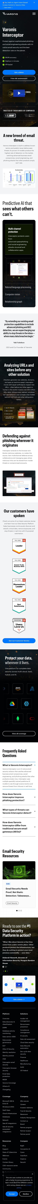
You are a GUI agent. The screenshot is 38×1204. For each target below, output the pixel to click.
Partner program (26, 1127)
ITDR (4, 1059)
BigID (22, 1146)
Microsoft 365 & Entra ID (8, 1102)
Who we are (24, 1101)
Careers (23, 1104)
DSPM (5, 1027)
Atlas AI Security (8, 1049)
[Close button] (34, 2)
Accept (12, 1194)
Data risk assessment (27, 1039)
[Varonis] (10, 14)
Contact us (24, 1121)
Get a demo (19, 72)
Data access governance (7, 1041)
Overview (6, 1018)
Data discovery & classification (9, 1023)
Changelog (6, 1089)
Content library (8, 1162)
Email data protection (6, 1075)
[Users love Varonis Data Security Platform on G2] (19, 633)
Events (5, 1159)
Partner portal (25, 1134)
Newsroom (24, 1114)
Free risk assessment (19, 78)
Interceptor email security (9, 1063)
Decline (26, 1194)
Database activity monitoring (9, 1032)
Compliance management (25, 1031)
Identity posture (8, 1055)
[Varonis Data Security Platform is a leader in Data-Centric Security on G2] (19, 573)
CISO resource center (10, 1165)
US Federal (24, 1070)
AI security (24, 1036)
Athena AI (6, 1086)
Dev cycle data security (25, 1053)
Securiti (23, 1162)
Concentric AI (25, 1149)
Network (5, 1120)
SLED (22, 1067)
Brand (22, 1124)
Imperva (23, 1159)
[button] (34, 14)
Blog (4, 1146)
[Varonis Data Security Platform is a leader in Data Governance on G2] (19, 593)
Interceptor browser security (10, 1069)
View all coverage (19, 734)
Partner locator (25, 1131)
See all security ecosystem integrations (8, 1129)
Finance (23, 1057)
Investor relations (26, 1107)
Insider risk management (25, 1020)
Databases (6, 1117)
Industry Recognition (27, 1117)
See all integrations (9, 1123)
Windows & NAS (8, 1107)
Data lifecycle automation (25, 1047)
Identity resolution (9, 1052)
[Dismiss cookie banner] (32, 1174)
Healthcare (24, 1060)
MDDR (5, 1079)
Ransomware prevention (24, 1025)
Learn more (7, 7)
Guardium (23, 1155)
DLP (4, 1046)
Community (7, 1169)
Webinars (6, 1155)
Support (5, 1149)
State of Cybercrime (10, 1152)
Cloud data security (27, 1042)
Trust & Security (25, 1111)
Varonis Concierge (9, 1083)
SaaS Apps (6, 1110)
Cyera (22, 1152)
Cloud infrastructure (10, 1113)
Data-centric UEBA (9, 1036)
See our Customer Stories (19, 641)
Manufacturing (25, 1064)
